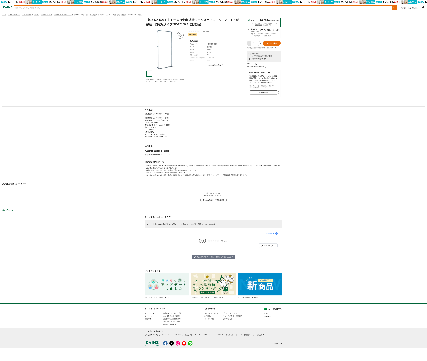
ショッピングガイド (211, 313)
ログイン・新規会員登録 (409, 8)
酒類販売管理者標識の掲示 (172, 319)
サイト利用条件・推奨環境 (232, 316)
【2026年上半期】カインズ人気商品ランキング (207, 297)
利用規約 (207, 316)
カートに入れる (271, 43)
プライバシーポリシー (231, 313)
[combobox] (201, 7)
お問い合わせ (263, 92)
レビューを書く (204, 31)
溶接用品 (36, 15)
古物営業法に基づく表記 (171, 316)
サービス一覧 (149, 313)
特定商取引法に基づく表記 (172, 313)
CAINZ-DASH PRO (14, 15)
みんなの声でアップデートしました (157, 297)
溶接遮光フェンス (46, 15)
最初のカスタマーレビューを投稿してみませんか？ (215, 257)
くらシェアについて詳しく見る (213, 200)
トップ (4, 15)
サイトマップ (149, 316)
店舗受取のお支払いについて (255, 67)
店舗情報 (148, 319)
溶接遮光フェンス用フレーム (63, 15)
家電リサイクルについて (171, 321)
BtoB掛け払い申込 (169, 324)
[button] (394, 7)
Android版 (267, 316)
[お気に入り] (180, 35)
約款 (167, 224)
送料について (251, 63)
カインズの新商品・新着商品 (248, 297)
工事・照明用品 (26, 15)
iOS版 (266, 313)
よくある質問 (209, 319)
